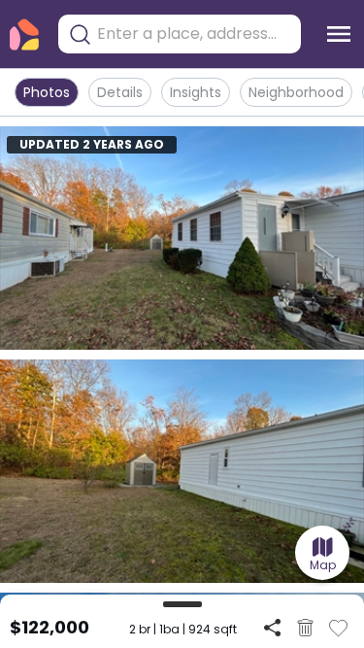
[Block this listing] (305, 627)
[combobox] (194, 34)
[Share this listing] (272, 627)
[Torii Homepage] (24, 34)
